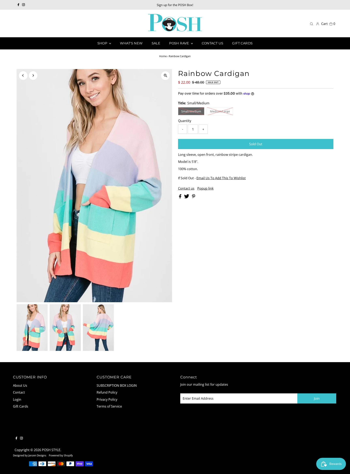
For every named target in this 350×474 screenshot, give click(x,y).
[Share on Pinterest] (193, 197)
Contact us (186, 188)
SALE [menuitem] (156, 43)
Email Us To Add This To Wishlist (221, 178)
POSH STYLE (51, 450)
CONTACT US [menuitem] (212, 43)
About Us (20, 385)
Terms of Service (109, 406)
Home (163, 56)
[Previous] (23, 75)
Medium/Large (220, 111)
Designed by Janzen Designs (29, 455)
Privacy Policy (107, 399)
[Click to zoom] (165, 75)
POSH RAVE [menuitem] (179, 43)
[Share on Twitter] (187, 197)
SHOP (102, 43)
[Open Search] (311, 24)
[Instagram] (23, 5)
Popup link (205, 188)
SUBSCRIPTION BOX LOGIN (117, 385)
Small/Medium (191, 111)
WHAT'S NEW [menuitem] (131, 43)
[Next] (33, 75)
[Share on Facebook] (180, 197)
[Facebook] (18, 5)
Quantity (184, 120)
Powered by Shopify (61, 455)
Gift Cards (20, 406)
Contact (19, 392)
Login (17, 399)
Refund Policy (107, 392)
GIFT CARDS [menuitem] (242, 43)
